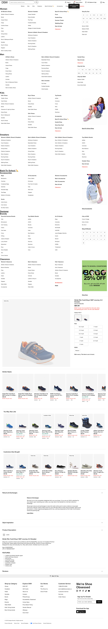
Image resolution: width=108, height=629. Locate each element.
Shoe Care (30, 189)
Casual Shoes (4, 20)
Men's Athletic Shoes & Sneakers (51, 57)
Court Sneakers (31, 38)
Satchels (3, 187)
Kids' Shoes (4, 95)
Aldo (2, 219)
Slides (29, 25)
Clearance (58, 29)
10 (101, 18)
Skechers (57, 112)
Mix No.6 (84, 225)
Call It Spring (4, 225)
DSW (41, 586)
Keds (29, 230)
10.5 (105, 18)
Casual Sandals (31, 14)
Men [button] (28, 6)
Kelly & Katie (85, 222)
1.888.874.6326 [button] (62, 586)
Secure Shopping (24, 623)
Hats (29, 187)
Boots (2, 17)
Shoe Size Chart (59, 125)
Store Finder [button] (43, 591)
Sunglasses (30, 195)
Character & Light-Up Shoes (8, 109)
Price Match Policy (28, 605)
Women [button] (22, 6)
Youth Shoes (4, 101)
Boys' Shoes (31, 95)
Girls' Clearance (59, 267)
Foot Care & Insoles (32, 184)
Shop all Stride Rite (79, 303)
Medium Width (85, 29)
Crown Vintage (85, 219)
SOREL (56, 244)
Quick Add (9, 441)
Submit (99, 602)
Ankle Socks (4, 202)
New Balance (85, 148)
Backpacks (3, 178)
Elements (57, 225)
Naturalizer (3, 244)
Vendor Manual (27, 607)
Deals (56, 285)
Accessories (58, 116)
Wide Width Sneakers (47, 76)
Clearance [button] (81, 6)
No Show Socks (5, 207)
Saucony (30, 241)
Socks (2, 199)
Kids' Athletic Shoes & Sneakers (64, 137)
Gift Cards (25, 589)
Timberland (57, 247)
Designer (68, 6)
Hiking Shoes (4, 34)
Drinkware (30, 181)
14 (96, 73)
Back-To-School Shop (88, 128)
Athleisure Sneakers (33, 35)
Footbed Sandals (32, 22)
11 (83, 22)
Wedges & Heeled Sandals (34, 28)
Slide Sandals (45, 89)
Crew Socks (4, 205)
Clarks (2, 227)
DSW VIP (25, 586)
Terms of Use (16, 623)
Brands (7, 602)
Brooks (29, 225)
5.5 (94, 15)
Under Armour (31, 247)
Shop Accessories (87, 208)
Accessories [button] (60, 6)
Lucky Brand (4, 241)
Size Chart (26, 612)
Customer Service (63, 591)
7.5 (83, 18)
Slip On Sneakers (59, 151)
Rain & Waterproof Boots (7, 39)
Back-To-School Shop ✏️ (62, 11)
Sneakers (7, 589)
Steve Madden (4, 250)
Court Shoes (44, 62)
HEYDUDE (57, 227)
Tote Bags (3, 192)
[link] (9, 396)
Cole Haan (3, 230)
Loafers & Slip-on (32, 278)
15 (100, 73)
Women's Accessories (61, 175)
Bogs (56, 219)
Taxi (2, 252)
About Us (25, 591)
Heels (2, 31)
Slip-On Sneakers (32, 46)
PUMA (56, 109)
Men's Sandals (45, 80)
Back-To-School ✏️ (49, 6)
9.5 (97, 18)
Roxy (2, 247)
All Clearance (58, 283)
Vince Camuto (4, 255)
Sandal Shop (58, 17)
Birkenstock (4, 222)
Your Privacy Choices (37, 623)
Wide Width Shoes (5, 123)
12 (87, 22)
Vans (29, 250)
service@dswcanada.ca (65, 589)
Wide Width (85, 31)
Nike (56, 106)
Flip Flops (30, 20)
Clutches (3, 181)
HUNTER (57, 230)
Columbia (57, 222)
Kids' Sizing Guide (10, 607)
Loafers (3, 36)
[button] (14, 415)
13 (93, 73)
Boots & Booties (5, 267)
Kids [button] (33, 6)
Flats (2, 28)
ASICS (83, 143)
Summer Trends (59, 20)
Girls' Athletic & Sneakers (61, 143)
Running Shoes (31, 43)
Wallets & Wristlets (5, 195)
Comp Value (26, 602)
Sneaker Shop (86, 161)
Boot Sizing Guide (10, 610)
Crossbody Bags (5, 184)
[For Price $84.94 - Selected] (78, 317)
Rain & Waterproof (5, 115)
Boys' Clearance (59, 264)
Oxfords (7, 79)
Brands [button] (74, 6)
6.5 (101, 15)
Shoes (6, 586)
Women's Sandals (33, 11)
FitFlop (2, 236)
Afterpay (25, 610)
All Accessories (32, 175)
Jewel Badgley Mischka (60, 233)
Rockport (57, 241)
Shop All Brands (86, 229)
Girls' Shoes (31, 113)
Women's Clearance (6, 262)
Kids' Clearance (59, 262)
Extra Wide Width (82, 85)
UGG (56, 250)
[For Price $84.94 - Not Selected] (85, 317)
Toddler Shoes (4, 98)
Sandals (3, 42)
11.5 (86, 73)
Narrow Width (85, 26)
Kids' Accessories (60, 181)
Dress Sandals (31, 17)
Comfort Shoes (4, 25)
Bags (2, 175)
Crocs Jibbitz (31, 178)
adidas (56, 98)
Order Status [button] (62, 597)
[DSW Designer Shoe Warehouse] (5, 2)
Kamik (56, 236)
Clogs (2, 22)
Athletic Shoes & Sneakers (7, 14)
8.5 (90, 18)
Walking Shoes (31, 49)
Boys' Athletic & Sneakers (61, 140)
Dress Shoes (8, 71)
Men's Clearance (32, 262)
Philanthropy (26, 597)
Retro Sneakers (4, 154)
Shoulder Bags (4, 189)
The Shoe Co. (44, 589)
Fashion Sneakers (32, 40)
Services (60, 594)
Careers (25, 594)
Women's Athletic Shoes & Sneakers (38, 32)
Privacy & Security (8, 623)
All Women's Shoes (6, 11)
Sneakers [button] (39, 6)
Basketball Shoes (46, 60)
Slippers (3, 48)
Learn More (30, 513)
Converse (57, 101)
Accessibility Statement (29, 599)
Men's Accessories (60, 178)
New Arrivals (58, 26)
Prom (56, 14)
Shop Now (85, 295)
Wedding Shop (59, 23)
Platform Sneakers (5, 151)
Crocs (56, 104)
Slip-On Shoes (4, 45)
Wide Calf (84, 34)
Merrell (56, 238)
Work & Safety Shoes (6, 50)
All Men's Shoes (10, 57)
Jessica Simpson (5, 238)
